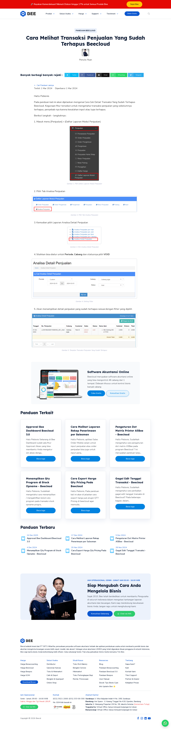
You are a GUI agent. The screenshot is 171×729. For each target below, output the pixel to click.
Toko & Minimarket (54, 671)
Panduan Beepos (106, 675)
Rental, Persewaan (80, 679)
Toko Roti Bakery (80, 664)
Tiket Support (131, 675)
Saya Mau (134, 4)
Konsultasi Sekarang (100, 613)
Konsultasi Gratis (117, 393)
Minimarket (77, 671)
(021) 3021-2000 (60, 698)
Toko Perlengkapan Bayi (83, 675)
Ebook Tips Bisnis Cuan (108, 682)
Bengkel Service (79, 668)
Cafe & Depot (52, 675)
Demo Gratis (132, 13)
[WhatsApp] (165, 723)
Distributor (51, 664)
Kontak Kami (130, 671)
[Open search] (149, 14)
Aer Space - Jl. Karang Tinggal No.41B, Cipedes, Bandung (113, 701)
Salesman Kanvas (54, 668)
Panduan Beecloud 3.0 (108, 671)
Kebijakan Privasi (132, 682)
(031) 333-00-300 (77, 698)
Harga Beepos (26, 671)
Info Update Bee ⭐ (107, 686)
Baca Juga (41, 458)
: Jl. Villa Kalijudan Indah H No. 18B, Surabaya (108, 698)
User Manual (104, 679)
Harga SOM (25, 675)
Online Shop (52, 682)
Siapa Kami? (130, 664)
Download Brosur (29, 682)
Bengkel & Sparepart (55, 679)
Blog (101, 664)
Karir (127, 668)
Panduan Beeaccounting (109, 668)
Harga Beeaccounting (29, 664)
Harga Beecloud (27, 668)
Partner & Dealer (132, 679)
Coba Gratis (96, 393)
